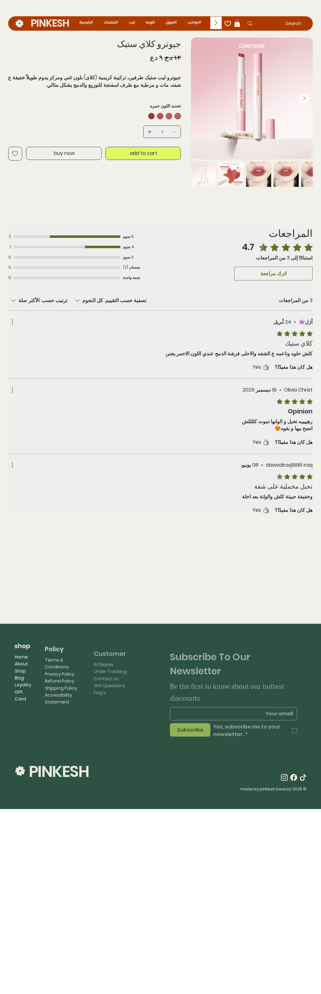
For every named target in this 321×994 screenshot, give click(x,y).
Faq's (100, 685)
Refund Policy (59, 677)
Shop (20, 671)
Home (21, 657)
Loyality (23, 685)
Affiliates (103, 656)
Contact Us (106, 671)
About (21, 664)
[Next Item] (304, 99)
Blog (19, 678)
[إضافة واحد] (149, 132)
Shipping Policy (61, 685)
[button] (237, 23)
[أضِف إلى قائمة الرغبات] (15, 154)
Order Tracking (110, 664)
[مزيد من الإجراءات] (12, 322)
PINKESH (50, 23)
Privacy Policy (59, 671)
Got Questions (109, 677)
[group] (160, 574)
